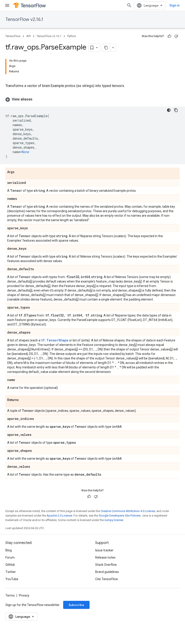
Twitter (10, 572)
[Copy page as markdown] (106, 47)
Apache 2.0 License (59, 515)
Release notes (105, 557)
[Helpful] (169, 36)
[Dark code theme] (168, 110)
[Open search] (129, 5)
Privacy (24, 595)
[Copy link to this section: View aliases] (37, 99)
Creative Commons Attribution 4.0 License (128, 511)
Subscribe (76, 605)
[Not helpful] (176, 36)
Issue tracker (104, 550)
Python (71, 36)
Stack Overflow (106, 564)
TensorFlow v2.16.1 (24, 19)
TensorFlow (13, 36)
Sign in (174, 5)
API (28, 36)
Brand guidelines (107, 572)
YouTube (11, 579)
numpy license (113, 520)
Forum (10, 557)
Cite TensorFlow (106, 579)
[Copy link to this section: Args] (18, 172)
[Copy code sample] (176, 110)
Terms (10, 595)
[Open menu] (7, 5)
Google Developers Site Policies (120, 515)
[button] (92, 99)
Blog (8, 550)
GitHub (10, 564)
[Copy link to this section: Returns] (23, 400)
